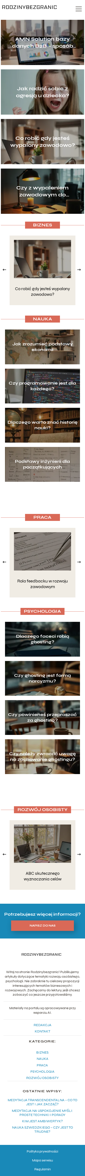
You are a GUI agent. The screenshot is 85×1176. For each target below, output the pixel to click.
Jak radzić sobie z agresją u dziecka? (42, 92)
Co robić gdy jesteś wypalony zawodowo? (42, 141)
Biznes (42, 225)
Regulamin (42, 1169)
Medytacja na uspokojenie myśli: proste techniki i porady (42, 1113)
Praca (42, 517)
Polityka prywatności (42, 1151)
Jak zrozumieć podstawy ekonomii (42, 346)
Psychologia (42, 611)
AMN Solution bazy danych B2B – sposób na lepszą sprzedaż (42, 42)
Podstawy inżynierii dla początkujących (42, 464)
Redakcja (42, 1025)
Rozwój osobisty (42, 809)
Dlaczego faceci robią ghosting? (42, 639)
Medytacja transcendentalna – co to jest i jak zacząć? (42, 1102)
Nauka (42, 319)
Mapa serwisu (42, 1160)
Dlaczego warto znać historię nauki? (42, 425)
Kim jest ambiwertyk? (42, 1121)
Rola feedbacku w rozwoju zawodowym (42, 583)
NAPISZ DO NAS (43, 925)
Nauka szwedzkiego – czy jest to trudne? (42, 1129)
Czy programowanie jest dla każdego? (42, 385)
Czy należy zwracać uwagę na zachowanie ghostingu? (42, 756)
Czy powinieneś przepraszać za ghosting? (42, 717)
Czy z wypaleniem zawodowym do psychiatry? (42, 191)
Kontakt (42, 1031)
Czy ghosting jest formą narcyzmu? (42, 678)
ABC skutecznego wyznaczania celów (42, 876)
